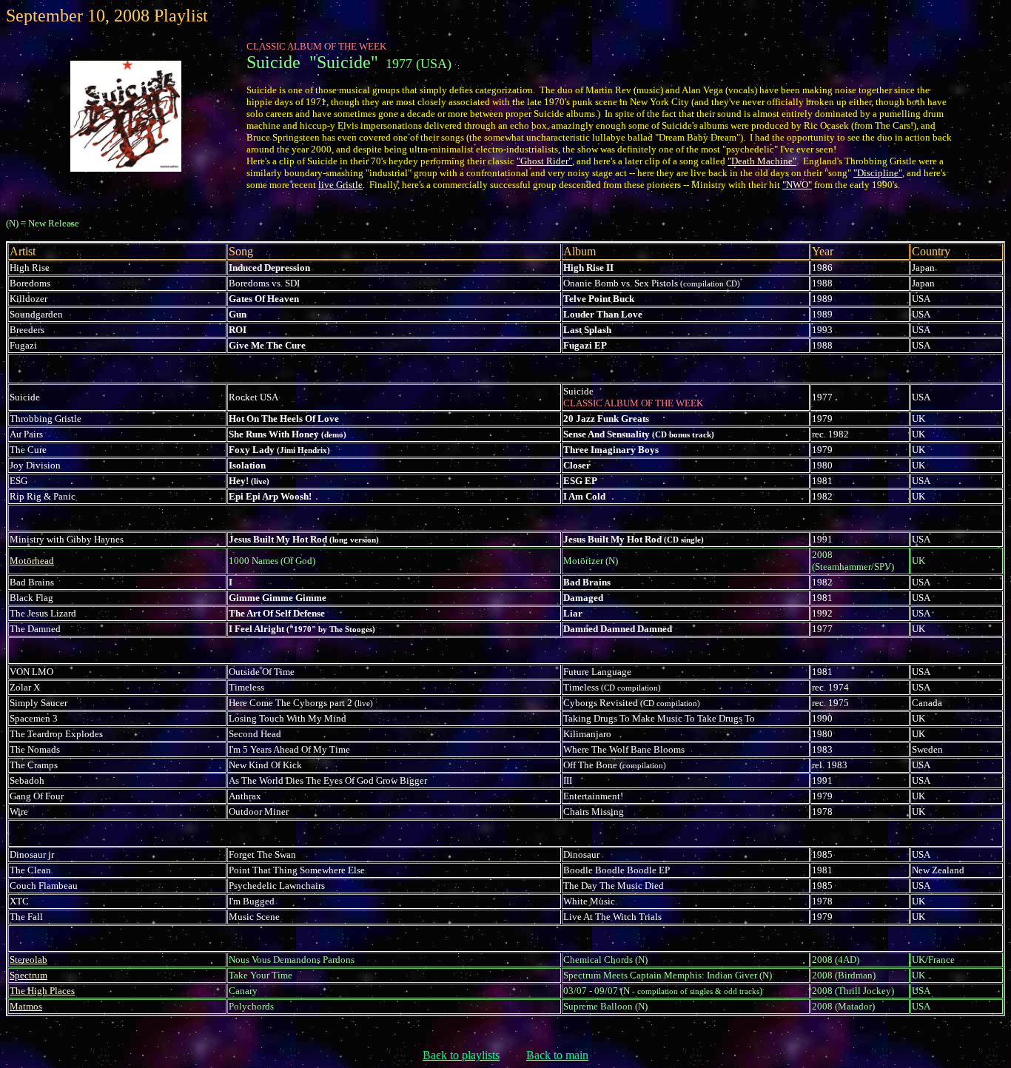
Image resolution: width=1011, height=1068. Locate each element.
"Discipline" (877, 172)
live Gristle (340, 184)
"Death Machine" (762, 161)
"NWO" (797, 184)
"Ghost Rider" (544, 161)
